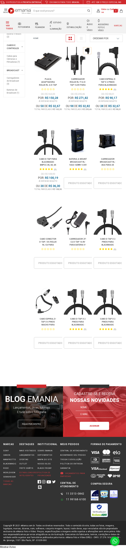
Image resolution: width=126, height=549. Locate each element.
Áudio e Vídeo (90, 27)
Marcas (118, 26)
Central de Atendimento (74, 451)
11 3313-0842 (74, 493)
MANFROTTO (9, 459)
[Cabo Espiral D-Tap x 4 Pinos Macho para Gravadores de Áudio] (48, 301)
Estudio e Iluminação (56, 25)
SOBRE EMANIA (45, 451)
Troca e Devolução (71, 459)
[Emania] (19, 11)
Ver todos (9, 27)
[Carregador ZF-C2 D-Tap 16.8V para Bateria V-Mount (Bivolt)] (78, 221)
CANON (6, 455)
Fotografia (24, 27)
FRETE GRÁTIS (26, 468)
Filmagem (40, 27)
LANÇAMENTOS (26, 455)
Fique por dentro (31, 424)
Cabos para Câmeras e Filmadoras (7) (13, 59)
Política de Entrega (71, 464)
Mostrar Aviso (8, 547)
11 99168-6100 (75, 499)
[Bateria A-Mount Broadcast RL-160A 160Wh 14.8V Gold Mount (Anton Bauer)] (78, 141)
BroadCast (13, 70)
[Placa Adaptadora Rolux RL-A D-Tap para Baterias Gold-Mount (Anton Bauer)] (48, 61)
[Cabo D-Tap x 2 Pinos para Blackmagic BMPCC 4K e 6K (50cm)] (108, 221)
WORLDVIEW (9, 473)
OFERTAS (23, 459)
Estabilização (74, 27)
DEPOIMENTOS (45, 455)
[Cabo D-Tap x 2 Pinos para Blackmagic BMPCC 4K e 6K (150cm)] (78, 301)
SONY (6, 451)
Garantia (65, 468)
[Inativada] (95, 495)
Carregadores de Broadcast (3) (13, 81)
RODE (6, 468)
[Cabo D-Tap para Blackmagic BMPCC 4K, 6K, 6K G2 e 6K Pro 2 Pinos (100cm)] (48, 141)
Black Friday (45, 468)
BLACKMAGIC (9, 464)
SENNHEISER (9, 477)
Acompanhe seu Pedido (73, 455)
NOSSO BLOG (44, 464)
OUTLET (23, 464)
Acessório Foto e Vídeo (103, 27)
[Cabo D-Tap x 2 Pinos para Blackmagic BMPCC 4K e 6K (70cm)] (108, 301)
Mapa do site (45, 459)
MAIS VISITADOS (27, 451)
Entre (103, 9)
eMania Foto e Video (35, 38)
